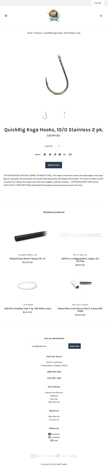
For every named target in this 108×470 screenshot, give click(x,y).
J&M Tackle (62, 464)
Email (55, 440)
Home (29, 33)
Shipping (54, 395)
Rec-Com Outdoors (80, 305)
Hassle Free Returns (54, 392)
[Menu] (6, 15)
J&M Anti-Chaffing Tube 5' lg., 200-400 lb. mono (27, 308)
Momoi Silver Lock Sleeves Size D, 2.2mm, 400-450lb (80, 309)
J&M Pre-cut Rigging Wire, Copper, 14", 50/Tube (80, 259)
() (97, 3)
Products (38, 33)
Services (54, 399)
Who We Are (54, 402)
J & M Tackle (28, 305)
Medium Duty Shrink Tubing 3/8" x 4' (28, 258)
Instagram (55, 437)
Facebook (55, 434)
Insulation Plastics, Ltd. (27, 255)
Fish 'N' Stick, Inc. (80, 255)
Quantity (49, 146)
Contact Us (54, 419)
